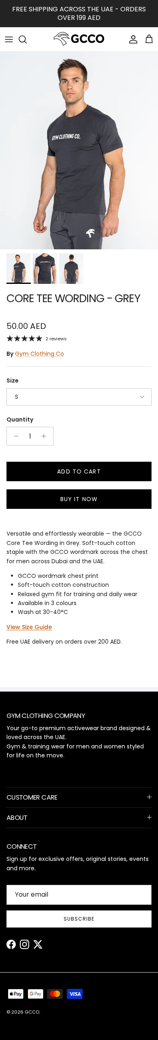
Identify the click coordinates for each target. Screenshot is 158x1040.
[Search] (27, 39)
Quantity (19, 420)
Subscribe (79, 918)
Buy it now (79, 499)
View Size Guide (29, 627)
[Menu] (9, 39)
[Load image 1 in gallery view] (79, 150)
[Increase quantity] (46, 436)
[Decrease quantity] (14, 436)
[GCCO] (79, 39)
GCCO (32, 1012)
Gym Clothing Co (39, 354)
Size (12, 381)
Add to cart (78, 471)
